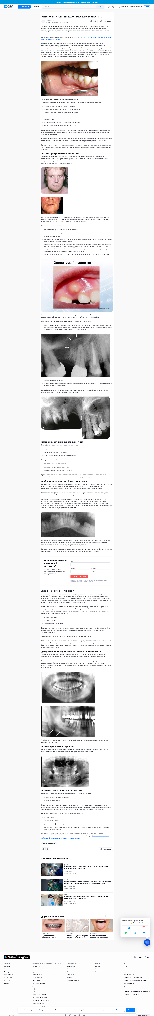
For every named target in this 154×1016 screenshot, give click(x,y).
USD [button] (147, 957)
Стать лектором (9, 974)
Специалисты (71, 966)
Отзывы (6, 983)
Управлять (120, 1010)
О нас (125, 966)
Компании (70, 977)
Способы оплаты (129, 983)
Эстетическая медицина (40, 1006)
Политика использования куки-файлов (135, 980)
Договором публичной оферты (86, 581)
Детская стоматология (39, 986)
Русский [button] (139, 957)
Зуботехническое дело (39, 994)
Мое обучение (8, 972)
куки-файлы (38, 1010)
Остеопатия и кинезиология (41, 1000)
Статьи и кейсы (8, 977)
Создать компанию (73, 980)
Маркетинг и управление (40, 1003)
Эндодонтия (36, 980)
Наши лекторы (128, 969)
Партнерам (127, 972)
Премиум (36, 7)
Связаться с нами (129, 974)
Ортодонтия (36, 966)
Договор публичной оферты (132, 986)
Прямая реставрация (39, 983)
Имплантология (37, 974)
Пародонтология (38, 977)
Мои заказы (99, 969)
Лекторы (69, 969)
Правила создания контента (132, 994)
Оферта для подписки (130, 989)
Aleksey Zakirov (50, 20)
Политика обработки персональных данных (137, 991)
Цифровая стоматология (40, 989)
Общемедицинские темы (40, 997)
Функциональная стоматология (42, 969)
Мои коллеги (71, 972)
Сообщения (70, 974)
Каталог (6, 969)
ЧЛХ (34, 991)
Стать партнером (100, 972)
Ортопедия (36, 972)
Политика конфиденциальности (133, 977)
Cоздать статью (9, 980)
